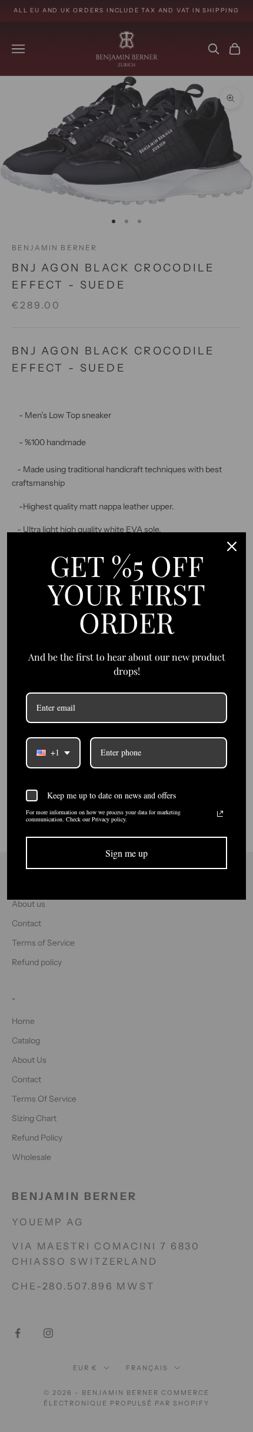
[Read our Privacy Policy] (220, 814)
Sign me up (126, 853)
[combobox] (53, 752)
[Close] (232, 546)
